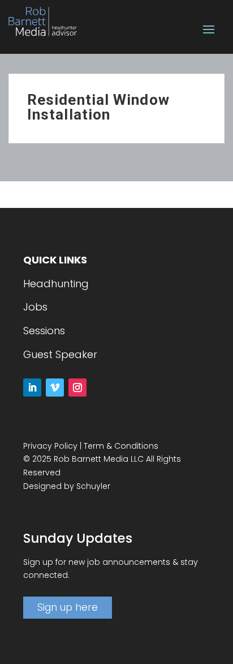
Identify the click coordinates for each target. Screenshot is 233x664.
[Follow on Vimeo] (55, 387)
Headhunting (56, 283)
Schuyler (93, 486)
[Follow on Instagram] (77, 387)
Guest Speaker (60, 354)
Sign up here (67, 607)
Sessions (44, 331)
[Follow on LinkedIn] (32, 387)
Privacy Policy (50, 446)
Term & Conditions (121, 446)
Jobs (35, 307)
